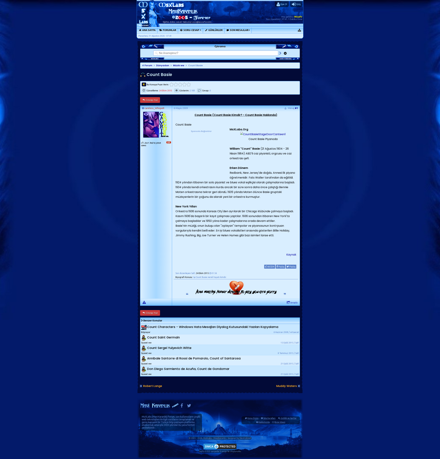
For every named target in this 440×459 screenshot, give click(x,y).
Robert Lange (152, 386)
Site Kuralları (269, 418)
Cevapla (294, 302)
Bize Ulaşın (280, 422)
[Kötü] (176, 84)
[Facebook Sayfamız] (182, 406)
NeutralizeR (245, 438)
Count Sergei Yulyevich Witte (169, 348)
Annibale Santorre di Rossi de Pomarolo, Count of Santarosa (194, 358)
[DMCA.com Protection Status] (220, 449)
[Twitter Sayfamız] (189, 406)
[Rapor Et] (144, 302)
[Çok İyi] (188, 84)
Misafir (298, 16)
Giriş (298, 4)
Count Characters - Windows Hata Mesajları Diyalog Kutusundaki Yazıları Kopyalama (212, 327)
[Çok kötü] (171, 84)
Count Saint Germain (163, 337)
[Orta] (180, 84)
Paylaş (281, 267)
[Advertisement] (201, 154)
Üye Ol (283, 4)
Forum (148, 65)
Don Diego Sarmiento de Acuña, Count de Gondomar (188, 369)
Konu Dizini (253, 418)
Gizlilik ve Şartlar (289, 418)
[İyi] (184, 84)
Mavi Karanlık (160, 416)
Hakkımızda (264, 422)
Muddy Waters (286, 386)
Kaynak (291, 255)
